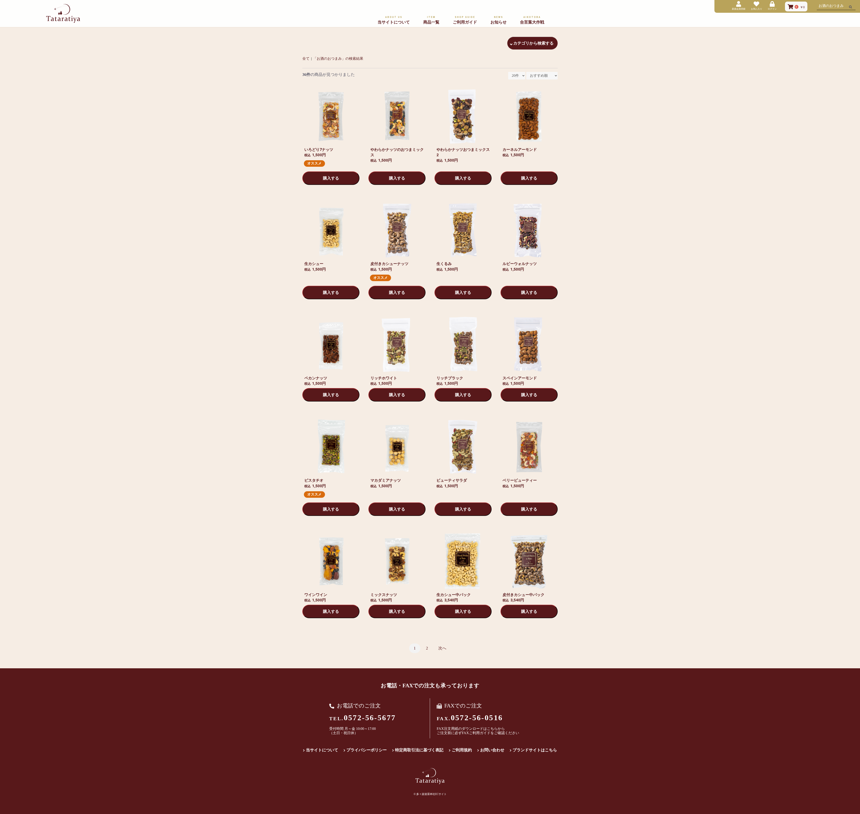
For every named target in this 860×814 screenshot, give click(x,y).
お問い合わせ (492, 750)
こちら (492, 729)
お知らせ (498, 20)
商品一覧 (431, 20)
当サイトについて (394, 20)
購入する (331, 178)
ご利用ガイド (465, 20)
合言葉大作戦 (532, 20)
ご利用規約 (462, 750)
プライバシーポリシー (366, 750)
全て (306, 58)
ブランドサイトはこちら (535, 750)
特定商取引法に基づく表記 (419, 750)
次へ (442, 648)
